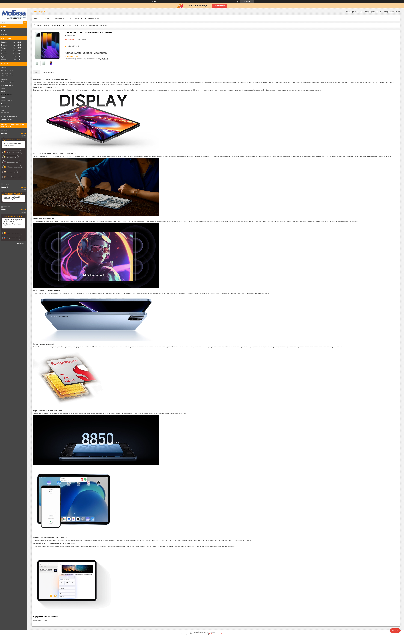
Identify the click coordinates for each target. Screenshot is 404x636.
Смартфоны (74, 18)
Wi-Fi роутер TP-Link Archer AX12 (12, 225)
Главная (37, 18)
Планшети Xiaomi (65, 25)
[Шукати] (25, 22)
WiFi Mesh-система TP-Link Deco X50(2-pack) (12, 144)
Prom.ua (212, 632)
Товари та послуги (43, 25)
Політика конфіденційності (217, 634)
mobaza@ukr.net (6, 100)
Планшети (54, 25)
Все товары (59, 18)
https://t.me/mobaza (7, 121)
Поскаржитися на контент (200, 634)
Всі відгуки (20, 244)
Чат (396, 630)
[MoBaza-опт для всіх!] (14, 14)
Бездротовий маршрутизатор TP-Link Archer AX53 (12, 220)
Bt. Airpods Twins (92, 18)
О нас (3, 30)
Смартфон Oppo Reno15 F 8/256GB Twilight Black (11, 198)
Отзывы (4, 34)
